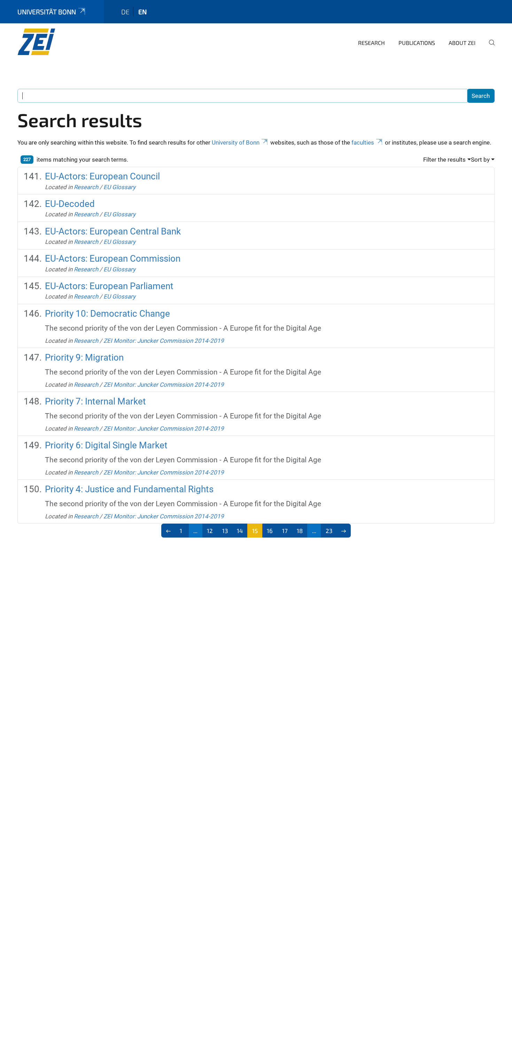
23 (329, 530)
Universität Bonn (46, 12)
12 (210, 530)
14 (240, 530)
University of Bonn (235, 142)
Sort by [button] (480, 159)
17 (285, 530)
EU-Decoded (70, 204)
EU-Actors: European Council (102, 176)
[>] (344, 531)
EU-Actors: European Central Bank (113, 231)
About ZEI (462, 42)
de (125, 12)
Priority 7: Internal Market (95, 401)
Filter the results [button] (444, 159)
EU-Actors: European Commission (112, 258)
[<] (168, 531)
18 (300, 530)
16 (270, 530)
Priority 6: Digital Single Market (106, 445)
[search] (489, 47)
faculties (362, 142)
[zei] (51, 42)
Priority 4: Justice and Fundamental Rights (129, 489)
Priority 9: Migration (84, 357)
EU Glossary (119, 187)
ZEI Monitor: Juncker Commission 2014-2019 (163, 340)
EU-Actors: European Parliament (109, 286)
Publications (416, 42)
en (142, 12)
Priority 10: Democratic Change (107, 313)
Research (371, 42)
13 (225, 530)
